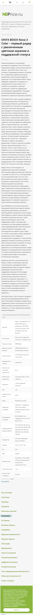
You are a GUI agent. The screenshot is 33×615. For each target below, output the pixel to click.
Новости (9, 34)
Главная (3, 34)
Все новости (5, 481)
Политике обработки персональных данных (14, 605)
